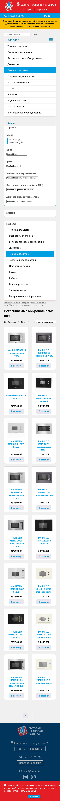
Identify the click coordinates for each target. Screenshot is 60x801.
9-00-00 (16, 15)
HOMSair (13, 139)
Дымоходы (13, 64)
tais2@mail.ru (32, 771)
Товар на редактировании (21, 76)
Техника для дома (17, 46)
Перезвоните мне (30, 763)
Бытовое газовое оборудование (24, 58)
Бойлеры (12, 94)
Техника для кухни (17, 70)
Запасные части (16, 106)
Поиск (34, 35)
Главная (7, 302)
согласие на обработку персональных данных (30, 789)
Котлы (10, 88)
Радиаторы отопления (19, 52)
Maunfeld (13, 142)
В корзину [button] (16, 365)
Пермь (29, 9)
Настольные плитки (18, 82)
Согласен (34, 797)
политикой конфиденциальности (21, 788)
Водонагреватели (17, 100)
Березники (42, 9)
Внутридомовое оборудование (24, 112)
